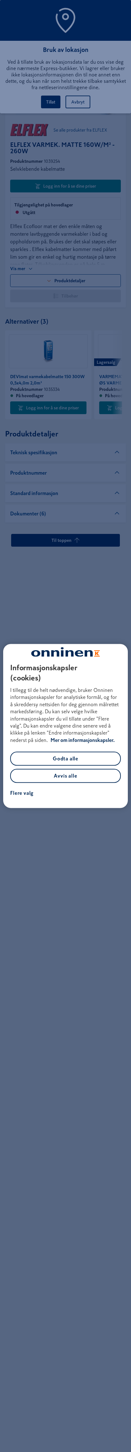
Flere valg (22, 793)
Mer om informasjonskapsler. (83, 740)
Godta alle (65, 758)
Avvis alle (65, 776)
